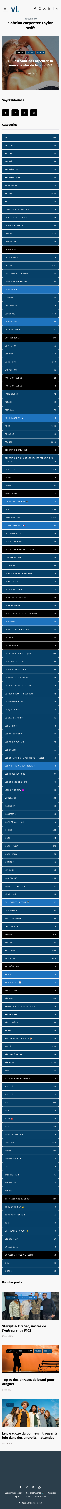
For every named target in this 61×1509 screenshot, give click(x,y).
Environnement (30, 338)
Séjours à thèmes (30, 1054)
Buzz (30, 201)
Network (30, 870)
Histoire (30, 477)
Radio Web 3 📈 (30, 982)
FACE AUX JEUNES (30, 378)
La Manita (30, 622)
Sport (30, 1151)
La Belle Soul (30, 581)
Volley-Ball (30, 1247)
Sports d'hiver (30, 1159)
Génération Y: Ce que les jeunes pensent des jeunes (30, 459)
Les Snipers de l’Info (30, 782)
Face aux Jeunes (30, 386)
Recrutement (40, 1496)
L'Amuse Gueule (30, 557)
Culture (30, 52)
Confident (30, 250)
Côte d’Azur (30, 258)
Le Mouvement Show (30, 670)
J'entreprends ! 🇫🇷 (30, 525)
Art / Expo (30, 145)
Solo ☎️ (30, 1119)
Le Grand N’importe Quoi (30, 654)
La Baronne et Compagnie (30, 573)
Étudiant (30, 354)
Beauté (30, 161)
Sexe (30, 1071)
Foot (30, 426)
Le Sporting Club (30, 702)
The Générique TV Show (30, 1199)
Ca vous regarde (30, 225)
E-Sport (30, 298)
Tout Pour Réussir (30, 1215)
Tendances (30, 1183)
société (30, 1095)
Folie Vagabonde (30, 418)
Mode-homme (30, 854)
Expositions (30, 370)
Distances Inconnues (30, 282)
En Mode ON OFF (30, 322)
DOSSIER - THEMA (25, 1351)
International (30, 517)
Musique (40, 52)
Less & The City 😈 (30, 790)
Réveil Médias (30, 1022)
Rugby (30, 1030)
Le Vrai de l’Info (30, 718)
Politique (30, 950)
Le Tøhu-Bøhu (30, 710)
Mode (30, 838)
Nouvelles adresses (30, 886)
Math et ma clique (30, 822)
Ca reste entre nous (30, 218)
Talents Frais (30, 1175)
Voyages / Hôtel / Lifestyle (30, 1255)
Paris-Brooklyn (30, 918)
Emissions (12, 1297)
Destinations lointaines (30, 274)
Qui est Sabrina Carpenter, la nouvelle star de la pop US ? (30, 63)
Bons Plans (30, 185)
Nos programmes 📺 (35, 1493)
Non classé (30, 878)
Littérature (30, 798)
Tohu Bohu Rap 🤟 (30, 1207)
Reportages (30, 1014)
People (30, 934)
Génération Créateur (30, 450)
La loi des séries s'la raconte (30, 614)
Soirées (30, 1111)
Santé (30, 1047)
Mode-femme (30, 846)
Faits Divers (30, 394)
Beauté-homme (30, 177)
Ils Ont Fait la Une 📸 (30, 501)
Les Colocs (30, 750)
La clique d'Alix (30, 590)
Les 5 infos (30, 726)
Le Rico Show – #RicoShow (30, 694)
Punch (30, 974)
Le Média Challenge (30, 662)
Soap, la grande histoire (30, 1079)
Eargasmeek (30, 306)
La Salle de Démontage (30, 630)
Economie (30, 314)
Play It (30, 942)
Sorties (30, 1127)
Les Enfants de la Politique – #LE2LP (30, 758)
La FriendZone (30, 605)
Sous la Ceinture (30, 1135)
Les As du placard (30, 742)
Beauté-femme (30, 169)
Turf (30, 1223)
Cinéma (30, 234)
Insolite (30, 509)
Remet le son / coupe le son (30, 1006)
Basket (30, 153)
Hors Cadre (30, 493)
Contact (28, 1496)
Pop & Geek (30, 958)
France (30, 442)
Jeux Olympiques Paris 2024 (30, 549)
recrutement (30, 990)
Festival (30, 410)
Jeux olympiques (30, 541)
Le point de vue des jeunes (30, 686)
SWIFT (30, 1167)
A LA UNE (20, 52)
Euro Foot (30, 362)
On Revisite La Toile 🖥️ (30, 902)
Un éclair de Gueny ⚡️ (30, 1231)
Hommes (30, 485)
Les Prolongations (30, 774)
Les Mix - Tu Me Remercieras (30, 766)
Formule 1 (30, 434)
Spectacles (30, 1143)
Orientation (30, 910)
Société (30, 1086)
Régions (30, 998)
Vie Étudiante (30, 1239)
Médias (30, 830)
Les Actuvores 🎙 (30, 734)
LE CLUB (30, 638)
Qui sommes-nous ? (13, 1493)
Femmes (30, 402)
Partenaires (30, 926)
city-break (30, 242)
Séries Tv (30, 1062)
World (30, 1271)
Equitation (30, 346)
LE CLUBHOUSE (30, 646)
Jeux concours (30, 533)
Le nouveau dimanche (30, 678)
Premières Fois (30, 966)
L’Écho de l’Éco (30, 565)
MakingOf (30, 806)
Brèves (30, 193)
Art (30, 137)
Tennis (30, 1191)
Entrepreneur (30, 330)
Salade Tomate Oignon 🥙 (30, 1038)
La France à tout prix (30, 598)
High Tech (30, 469)
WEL (30, 1263)
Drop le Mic (30, 290)
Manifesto (30, 814)
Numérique (30, 894)
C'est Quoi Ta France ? (30, 210)
